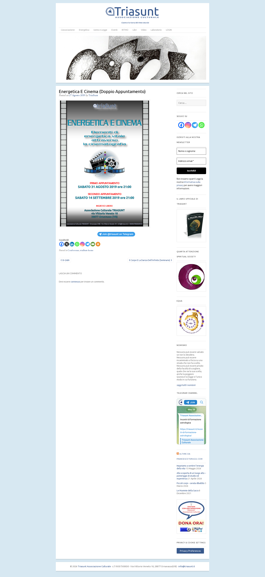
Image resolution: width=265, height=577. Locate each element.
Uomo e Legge (100, 30)
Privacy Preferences (190, 550)
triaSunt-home (86, 250)
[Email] (92, 244)
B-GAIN (66, 260)
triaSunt (93, 95)
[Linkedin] (72, 244)
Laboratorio (156, 30)
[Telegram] (87, 244)
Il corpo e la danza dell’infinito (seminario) (149, 260)
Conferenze (73, 250)
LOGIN (169, 30)
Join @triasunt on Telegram (117, 234)
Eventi (114, 30)
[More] (98, 244)
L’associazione (68, 30)
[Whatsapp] (77, 244)
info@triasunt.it (186, 566)
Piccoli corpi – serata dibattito (190, 483)
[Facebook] (61, 244)
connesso (75, 281)
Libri (135, 30)
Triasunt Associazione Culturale (94, 566)
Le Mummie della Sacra (187, 490)
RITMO (125, 30)
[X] (66, 244)
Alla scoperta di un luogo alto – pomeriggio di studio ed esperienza (191, 476)
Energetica (84, 30)
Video (143, 30)
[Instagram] (82, 244)
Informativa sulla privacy (188, 183)
